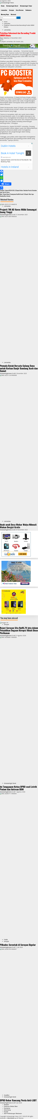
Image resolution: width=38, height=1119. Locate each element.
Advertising (7, 1110)
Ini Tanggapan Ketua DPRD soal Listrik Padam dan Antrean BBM (18, 788)
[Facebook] (19, 171)
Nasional (13, 14)
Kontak (6, 1111)
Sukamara (28, 10)
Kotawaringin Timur (26, 6)
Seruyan (11, 10)
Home (2, 6)
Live (1, 20)
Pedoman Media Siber (11, 1106)
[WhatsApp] (19, 177)
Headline (6, 1095)
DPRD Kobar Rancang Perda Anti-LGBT (18, 1100)
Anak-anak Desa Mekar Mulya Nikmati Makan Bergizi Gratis (18, 526)
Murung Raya (5, 14)
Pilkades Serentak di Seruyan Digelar (18, 944)
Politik (6, 939)
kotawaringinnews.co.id (7, 214)
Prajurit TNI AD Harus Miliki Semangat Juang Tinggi (18, 211)
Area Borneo (19, 10)
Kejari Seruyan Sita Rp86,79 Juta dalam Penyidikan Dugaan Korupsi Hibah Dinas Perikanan (19, 630)
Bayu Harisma (4, 38)
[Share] (19, 188)
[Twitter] (19, 174)
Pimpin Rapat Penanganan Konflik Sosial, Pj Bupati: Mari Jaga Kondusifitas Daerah (17, 195)
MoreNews (10, 1118)
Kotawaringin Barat (12, 6)
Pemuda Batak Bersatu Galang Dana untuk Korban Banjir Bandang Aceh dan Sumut (19, 368)
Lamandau (4, 10)
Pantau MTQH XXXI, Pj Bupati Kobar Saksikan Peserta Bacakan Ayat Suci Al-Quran (18, 191)
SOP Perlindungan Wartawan (13, 1113)
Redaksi (6, 1104)
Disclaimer (7, 1108)
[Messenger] (19, 180)
